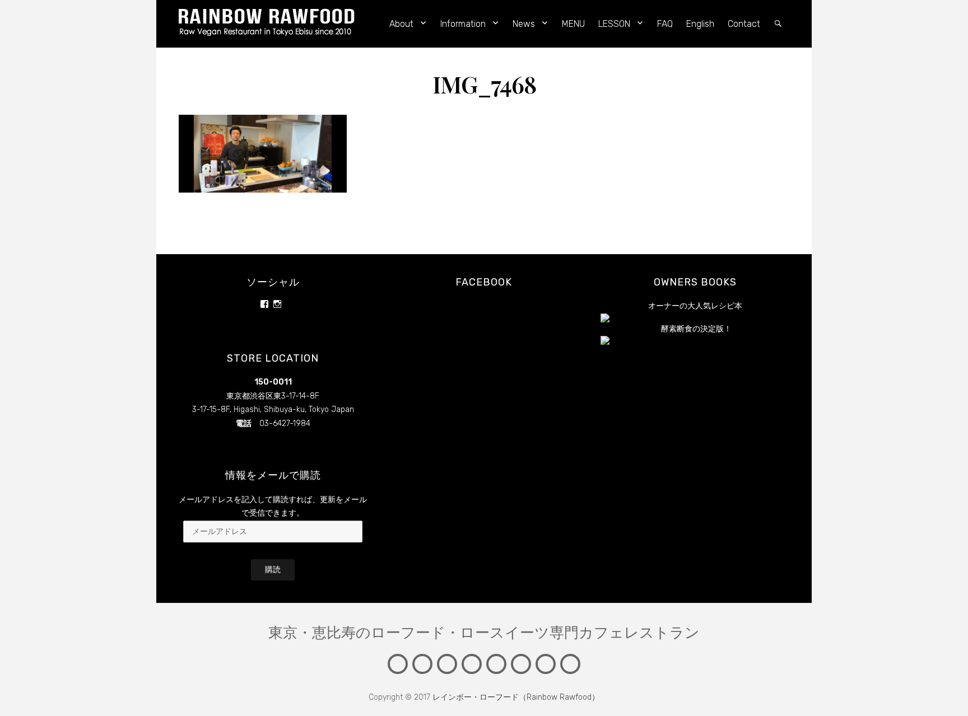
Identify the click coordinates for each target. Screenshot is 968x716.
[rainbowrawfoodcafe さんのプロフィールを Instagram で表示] (277, 303)
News (524, 23)
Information (463, 23)
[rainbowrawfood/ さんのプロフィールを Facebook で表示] (264, 303)
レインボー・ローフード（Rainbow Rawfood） (515, 697)
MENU (573, 23)
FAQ (665, 23)
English (700, 23)
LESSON (614, 23)
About (401, 23)
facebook (483, 282)
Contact (744, 23)
